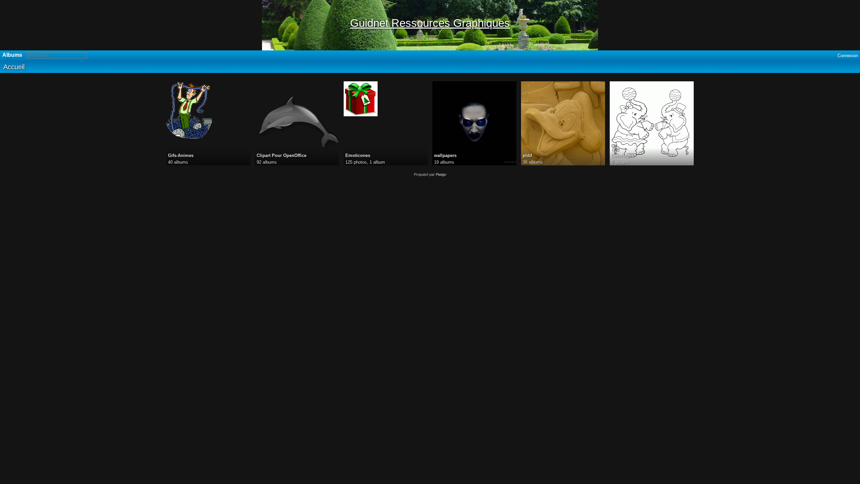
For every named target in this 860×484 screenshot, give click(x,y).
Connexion (847, 55)
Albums (12, 55)
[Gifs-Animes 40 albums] (208, 109)
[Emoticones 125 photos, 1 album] (386, 98)
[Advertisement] (430, 223)
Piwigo (441, 174)
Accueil (14, 67)
